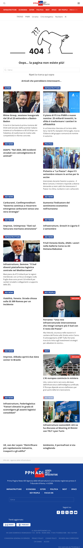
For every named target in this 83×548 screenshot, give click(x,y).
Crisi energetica (47, 17)
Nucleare (59, 17)
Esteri (31, 10)
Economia (23, 10)
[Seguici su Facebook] (58, 512)
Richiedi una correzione (69, 538)
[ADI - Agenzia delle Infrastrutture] (41, 472)
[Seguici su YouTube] (75, 512)
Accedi (46, 542)
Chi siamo (38, 542)
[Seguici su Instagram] (62, 512)
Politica (39, 10)
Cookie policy (51, 538)
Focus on (74, 10)
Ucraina (35, 17)
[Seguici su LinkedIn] (71, 512)
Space (54, 10)
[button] (4, 3)
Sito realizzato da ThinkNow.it (69, 547)
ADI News (9, 144)
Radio (11, 525)
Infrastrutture (10, 10)
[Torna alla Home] (41, 3)
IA (65, 17)
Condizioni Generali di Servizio (17, 538)
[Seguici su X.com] (67, 512)
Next (47, 10)
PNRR (27, 17)
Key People (63, 10)
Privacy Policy (37, 538)
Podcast (25, 525)
